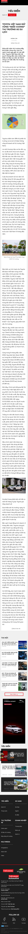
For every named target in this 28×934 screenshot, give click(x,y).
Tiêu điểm (14, 10)
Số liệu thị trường (6, 832)
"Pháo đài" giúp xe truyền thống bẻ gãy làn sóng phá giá (9, 684)
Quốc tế (4, 15)
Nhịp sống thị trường (6, 836)
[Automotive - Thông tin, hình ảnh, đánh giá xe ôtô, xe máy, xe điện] (4, 1)
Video (2, 855)
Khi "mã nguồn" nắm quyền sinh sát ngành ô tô (9, 653)
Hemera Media (4, 890)
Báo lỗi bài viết (16, 43)
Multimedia (5, 842)
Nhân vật (17, 830)
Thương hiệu (18, 826)
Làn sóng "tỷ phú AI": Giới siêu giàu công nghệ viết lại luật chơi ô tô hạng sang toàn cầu (9, 663)
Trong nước (12, 15)
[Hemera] (21, 870)
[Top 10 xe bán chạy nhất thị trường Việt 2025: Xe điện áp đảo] (7, 756)
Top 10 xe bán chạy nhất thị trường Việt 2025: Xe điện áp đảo (16, 755)
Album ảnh (4, 851)
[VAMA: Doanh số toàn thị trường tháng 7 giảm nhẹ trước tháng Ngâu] (21, 785)
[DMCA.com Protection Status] (5, 925)
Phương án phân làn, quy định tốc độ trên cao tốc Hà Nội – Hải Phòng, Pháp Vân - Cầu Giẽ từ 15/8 (10, 767)
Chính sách (4, 828)
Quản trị (17, 834)
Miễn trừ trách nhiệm (6, 901)
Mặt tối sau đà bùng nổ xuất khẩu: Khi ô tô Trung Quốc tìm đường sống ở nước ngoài (9, 674)
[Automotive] (14, 877)
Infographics (4, 847)
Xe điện (17, 815)
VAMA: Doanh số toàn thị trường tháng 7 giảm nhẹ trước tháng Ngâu (11, 783)
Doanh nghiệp (20, 820)
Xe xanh (18, 801)
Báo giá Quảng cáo (5, 895)
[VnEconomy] (8, 871)
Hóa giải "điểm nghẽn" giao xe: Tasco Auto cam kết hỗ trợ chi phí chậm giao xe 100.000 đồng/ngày (10, 643)
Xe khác (17, 807)
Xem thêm (13, 694)
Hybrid (17, 811)
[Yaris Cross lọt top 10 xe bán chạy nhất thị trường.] (14, 247)
